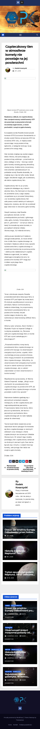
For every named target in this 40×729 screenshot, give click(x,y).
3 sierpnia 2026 (12, 658)
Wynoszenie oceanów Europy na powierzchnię (13, 467)
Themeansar (20, 720)
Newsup (31, 717)
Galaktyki (8, 671)
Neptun (7, 649)
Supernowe (8, 627)
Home (10, 725)
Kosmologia (16, 671)
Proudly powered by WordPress (13, 717)
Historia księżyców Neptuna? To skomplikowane (15, 553)
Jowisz (7, 605)
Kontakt (15, 725)
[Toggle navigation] (20, 35)
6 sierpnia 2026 (12, 614)
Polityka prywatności (25, 725)
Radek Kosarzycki (21, 68)
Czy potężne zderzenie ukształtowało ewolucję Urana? (27, 468)
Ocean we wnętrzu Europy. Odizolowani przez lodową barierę (20, 532)
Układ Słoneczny (16, 605)
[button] (37, 35)
